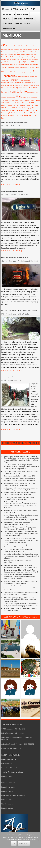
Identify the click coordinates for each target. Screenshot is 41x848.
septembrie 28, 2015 (19, 195)
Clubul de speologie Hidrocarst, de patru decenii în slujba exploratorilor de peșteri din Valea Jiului (21, 605)
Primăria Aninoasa (7, 787)
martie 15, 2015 (16, 380)
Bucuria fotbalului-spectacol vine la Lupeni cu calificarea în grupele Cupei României (20, 493)
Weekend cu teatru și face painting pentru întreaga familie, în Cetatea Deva (19, 498)
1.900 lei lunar (23, 103)
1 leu (11, 97)
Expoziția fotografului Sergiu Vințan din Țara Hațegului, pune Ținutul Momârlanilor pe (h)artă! (21, 571)
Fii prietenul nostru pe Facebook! (20, 443)
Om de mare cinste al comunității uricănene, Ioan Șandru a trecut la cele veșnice (21, 546)
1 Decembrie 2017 (26, 80)
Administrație (22, 14)
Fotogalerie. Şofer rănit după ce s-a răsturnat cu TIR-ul (16, 377)
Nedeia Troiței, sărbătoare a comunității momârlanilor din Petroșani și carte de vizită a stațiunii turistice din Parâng (20, 577)
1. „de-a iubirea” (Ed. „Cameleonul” (16, 105)
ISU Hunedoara (7, 804)
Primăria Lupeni (7, 791)
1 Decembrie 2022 (19, 82)
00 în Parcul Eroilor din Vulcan (18, 59)
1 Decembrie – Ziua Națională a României (16, 87)
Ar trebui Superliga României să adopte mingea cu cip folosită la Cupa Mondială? (21, 516)
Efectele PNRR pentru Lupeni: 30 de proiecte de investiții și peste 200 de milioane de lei (21, 528)
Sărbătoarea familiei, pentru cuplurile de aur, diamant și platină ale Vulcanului (20, 484)
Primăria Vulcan (7, 808)
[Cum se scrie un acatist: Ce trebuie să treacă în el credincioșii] (30, 649)
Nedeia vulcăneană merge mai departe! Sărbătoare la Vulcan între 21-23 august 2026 (20, 566)
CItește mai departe (10, 184)
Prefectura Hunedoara (9, 759)
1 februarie (32, 88)
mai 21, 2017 (16, 126)
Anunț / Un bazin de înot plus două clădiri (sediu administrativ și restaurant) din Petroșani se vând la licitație (21, 556)
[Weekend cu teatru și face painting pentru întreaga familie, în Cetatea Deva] (30, 668)
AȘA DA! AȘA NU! (9, 28)
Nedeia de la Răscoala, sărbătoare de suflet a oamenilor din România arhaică (20, 582)
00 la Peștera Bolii (10, 54)
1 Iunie (22, 91)
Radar (27, 23)
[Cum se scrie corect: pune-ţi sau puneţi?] (10, 688)
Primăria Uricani (7, 800)
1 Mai (17, 96)
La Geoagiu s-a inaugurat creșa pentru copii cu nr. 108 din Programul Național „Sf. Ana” (21, 489)
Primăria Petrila (6, 776)
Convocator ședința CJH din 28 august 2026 (20, 476)
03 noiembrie (29, 105)
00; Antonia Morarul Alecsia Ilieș (23, 64)
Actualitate (8, 14)
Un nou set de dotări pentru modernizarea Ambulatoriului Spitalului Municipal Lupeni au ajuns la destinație (20, 599)
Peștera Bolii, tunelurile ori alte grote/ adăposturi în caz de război (19, 310)
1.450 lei (37, 100)
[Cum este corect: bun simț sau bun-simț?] (30, 708)
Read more (23, 843)
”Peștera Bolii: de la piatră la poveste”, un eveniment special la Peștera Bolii (18, 523)
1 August (30, 71)
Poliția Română (6, 764)
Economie (18, 19)
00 (3, 45)
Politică (6, 19)
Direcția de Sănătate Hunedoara (13, 795)
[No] (38, 840)
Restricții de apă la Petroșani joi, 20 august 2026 (21, 520)
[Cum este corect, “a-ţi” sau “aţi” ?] (30, 629)
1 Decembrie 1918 (13, 80)
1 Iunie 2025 (30, 92)
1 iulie (14, 92)
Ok (14, 843)
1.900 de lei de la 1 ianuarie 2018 (10, 103)
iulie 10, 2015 (23, 314)
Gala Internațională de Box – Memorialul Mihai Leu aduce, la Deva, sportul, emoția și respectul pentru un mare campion (21, 533)
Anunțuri (18, 23)
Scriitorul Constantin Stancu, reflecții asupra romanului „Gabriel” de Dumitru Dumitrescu (19, 480)
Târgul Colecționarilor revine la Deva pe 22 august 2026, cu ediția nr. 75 (19, 550)
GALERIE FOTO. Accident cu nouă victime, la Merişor (14, 122)
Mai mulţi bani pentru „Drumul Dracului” (12, 191)
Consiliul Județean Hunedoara (12, 772)
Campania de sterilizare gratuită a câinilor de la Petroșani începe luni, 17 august (21, 593)
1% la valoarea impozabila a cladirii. (25, 100)
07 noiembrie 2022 (10, 108)
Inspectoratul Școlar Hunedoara (12, 768)
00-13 (12, 64)
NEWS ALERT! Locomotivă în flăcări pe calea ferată (14, 257)
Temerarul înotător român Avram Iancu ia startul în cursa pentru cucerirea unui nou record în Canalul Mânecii (21, 588)
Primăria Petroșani (8, 783)
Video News (7, 23)
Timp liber (28, 19)
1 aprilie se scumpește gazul (19, 71)
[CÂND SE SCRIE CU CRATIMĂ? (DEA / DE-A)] (30, 688)
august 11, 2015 (31, 261)
